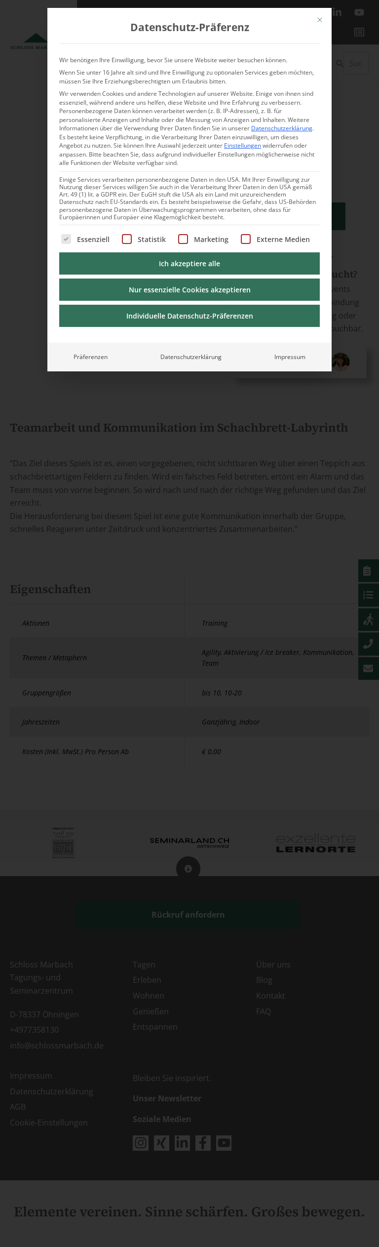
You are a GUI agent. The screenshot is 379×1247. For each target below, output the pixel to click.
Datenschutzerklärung (281, 128)
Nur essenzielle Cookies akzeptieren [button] (190, 289)
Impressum (289, 357)
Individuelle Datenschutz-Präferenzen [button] (189, 316)
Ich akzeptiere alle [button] (189, 263)
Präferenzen (91, 357)
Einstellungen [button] (242, 145)
